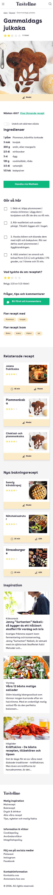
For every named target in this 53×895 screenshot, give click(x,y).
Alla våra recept (13, 815)
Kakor (29, 333)
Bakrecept (9, 808)
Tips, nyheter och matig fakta (20, 819)
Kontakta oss (11, 875)
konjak (22, 319)
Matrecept (9, 804)
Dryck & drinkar (12, 812)
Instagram (9, 858)
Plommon (10, 319)
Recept (12, 13)
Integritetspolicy (13, 840)
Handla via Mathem (26, 184)
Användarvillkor (13, 836)
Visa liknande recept (32, 113)
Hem (6, 13)
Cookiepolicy (11, 833)
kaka (18, 333)
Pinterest (9, 854)
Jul (39, 333)
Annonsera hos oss (14, 879)
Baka (8, 333)
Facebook (9, 861)
